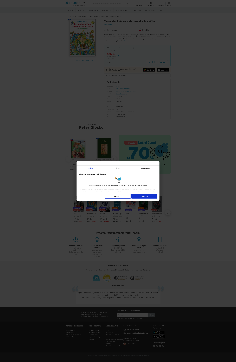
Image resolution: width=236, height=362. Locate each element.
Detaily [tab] (118, 168)
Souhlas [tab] (90, 168)
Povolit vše (144, 196)
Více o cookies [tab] (145, 168)
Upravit (116, 196)
